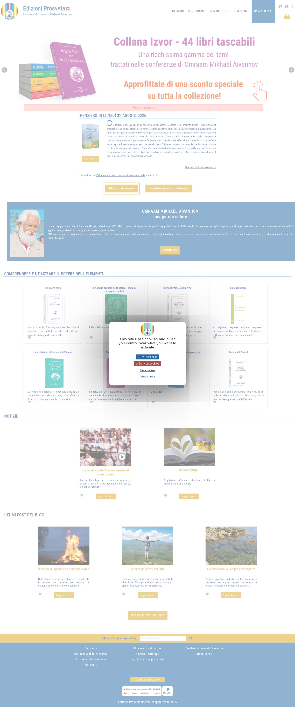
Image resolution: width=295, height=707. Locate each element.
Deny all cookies (148, 363)
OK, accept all (148, 356)
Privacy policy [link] (147, 376)
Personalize (147, 370)
